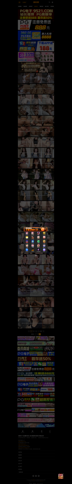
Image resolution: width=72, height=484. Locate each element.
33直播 (27, 247)
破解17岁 (44, 247)
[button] (60, 478)
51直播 (33, 247)
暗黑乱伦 (38, 247)
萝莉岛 (44, 251)
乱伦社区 (27, 251)
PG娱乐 (27, 243)
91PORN (32, 251)
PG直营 (38, 243)
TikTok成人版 (38, 251)
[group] (60, 476)
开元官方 (32, 243)
